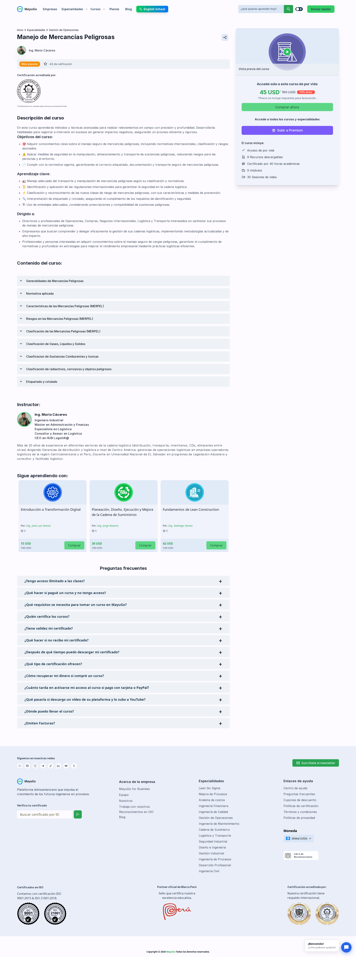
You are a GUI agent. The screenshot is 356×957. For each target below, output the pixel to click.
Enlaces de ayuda (298, 781)
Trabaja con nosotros (134, 806)
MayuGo (30, 9)
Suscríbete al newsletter (318, 763)
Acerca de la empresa (137, 782)
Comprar (74, 545)
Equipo (124, 795)
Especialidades (36, 29)
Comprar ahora (287, 107)
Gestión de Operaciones (64, 29)
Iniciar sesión (321, 9)
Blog (122, 817)
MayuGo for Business (134, 789)
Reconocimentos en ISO (136, 812)
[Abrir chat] (346, 947)
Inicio (20, 29)
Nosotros (126, 801)
